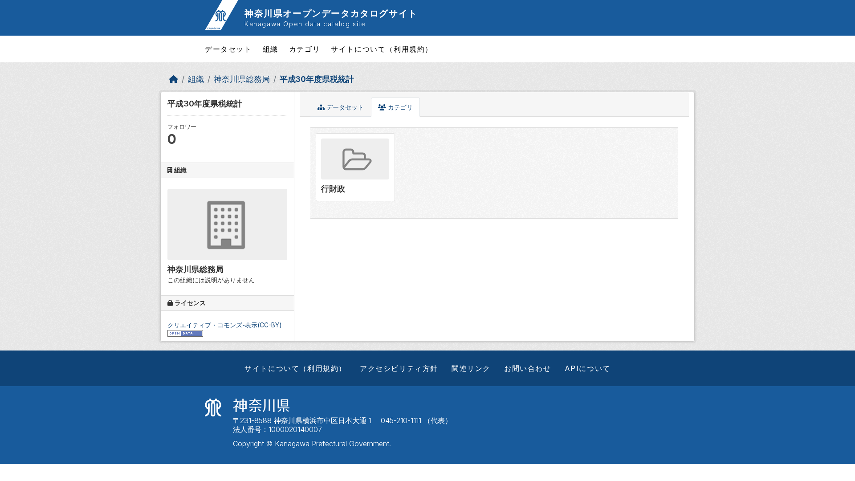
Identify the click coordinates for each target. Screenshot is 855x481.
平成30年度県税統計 (317, 79)
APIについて (588, 368)
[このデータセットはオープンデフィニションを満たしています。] (185, 332)
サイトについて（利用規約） (382, 49)
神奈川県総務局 (242, 79)
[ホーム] (173, 79)
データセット (228, 49)
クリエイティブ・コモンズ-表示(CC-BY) (224, 325)
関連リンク (471, 368)
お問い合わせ (527, 368)
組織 (270, 49)
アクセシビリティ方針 (399, 368)
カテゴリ (304, 49)
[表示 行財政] (355, 167)
